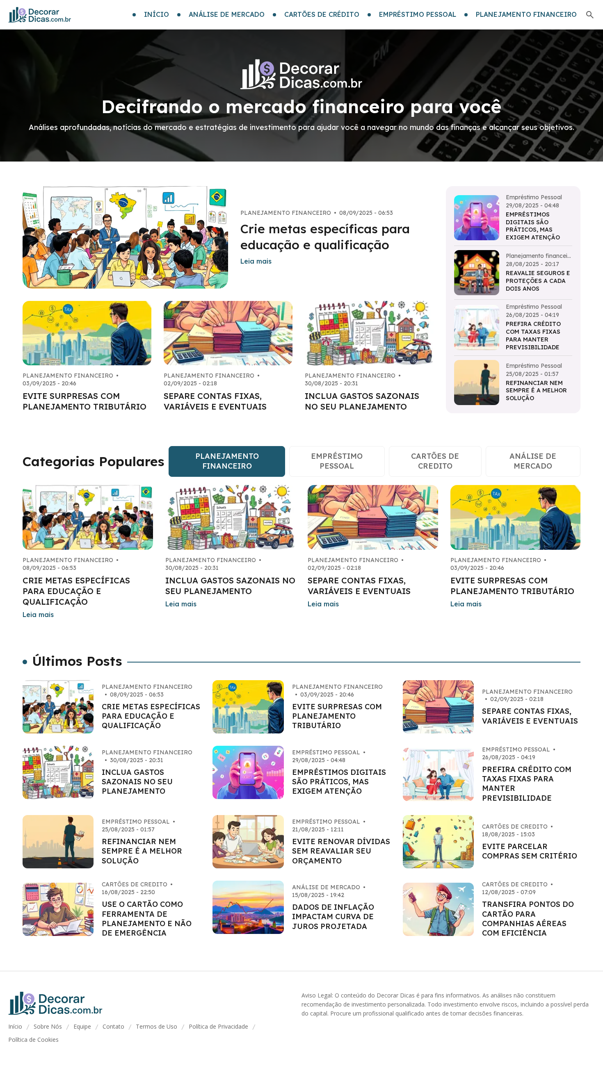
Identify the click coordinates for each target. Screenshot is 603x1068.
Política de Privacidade (218, 1026)
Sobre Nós (48, 1026)
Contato (113, 1026)
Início (15, 1026)
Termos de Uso (156, 1026)
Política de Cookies (33, 1039)
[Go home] (39, 15)
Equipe (82, 1026)
